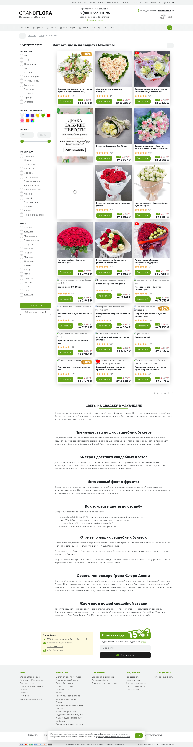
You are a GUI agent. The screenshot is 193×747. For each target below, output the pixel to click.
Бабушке (28, 244)
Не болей (29, 156)
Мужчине (28, 257)
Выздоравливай (32, 181)
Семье (27, 265)
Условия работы (100, 680)
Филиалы (24, 693)
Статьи (110, 28)
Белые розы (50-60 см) (69, 287)
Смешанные (30, 64)
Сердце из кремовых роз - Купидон (110, 90)
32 (72, 294)
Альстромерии (31, 77)
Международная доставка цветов (69, 707)
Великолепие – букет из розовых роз (75, 315)
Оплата (125, 3)
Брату (27, 270)
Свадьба (28, 207)
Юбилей (28, 198)
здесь (143, 642)
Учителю (28, 249)
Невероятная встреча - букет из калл (113, 315)
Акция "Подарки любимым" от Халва (69, 719)
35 (72, 96)
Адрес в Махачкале (108, 3)
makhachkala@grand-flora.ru (60, 643)
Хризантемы (30, 85)
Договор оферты (28, 683)
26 (110, 210)
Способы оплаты (64, 683)
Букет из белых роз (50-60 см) (111, 146)
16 (110, 344)
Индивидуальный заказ (67, 680)
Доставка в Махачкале (144, 3)
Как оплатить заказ (135, 686)
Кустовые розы (31, 81)
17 (110, 153)
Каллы (27, 68)
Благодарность (32, 177)
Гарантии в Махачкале (31, 686)
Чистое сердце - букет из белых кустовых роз (151, 204)
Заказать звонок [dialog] (95, 20)
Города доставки (64, 686)
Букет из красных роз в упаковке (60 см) (113, 204)
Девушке (28, 232)
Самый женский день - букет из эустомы (112, 338)
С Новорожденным (33, 190)
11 (169, 393)
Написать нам (133, 680)
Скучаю (28, 194)
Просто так (30, 165)
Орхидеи (28, 73)
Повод (85, 28)
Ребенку (28, 253)
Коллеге (28, 282)
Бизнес (27, 211)
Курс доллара (63, 690)
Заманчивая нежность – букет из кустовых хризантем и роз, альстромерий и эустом (75, 91)
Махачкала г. (164, 11)
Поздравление (31, 202)
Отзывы (23, 690)
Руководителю (31, 240)
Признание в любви (34, 215)
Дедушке (28, 295)
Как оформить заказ (136, 683)
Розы (26, 28)
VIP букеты (48, 735)
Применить (34, 306)
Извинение (29, 173)
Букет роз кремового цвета (110, 284)
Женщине (29, 261)
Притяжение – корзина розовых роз (74, 368)
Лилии (27, 56)
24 (110, 267)
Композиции (69, 28)
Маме (27, 274)
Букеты (39, 28)
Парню (27, 286)
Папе (26, 291)
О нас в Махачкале (30, 677)
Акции (59, 693)
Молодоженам (31, 236)
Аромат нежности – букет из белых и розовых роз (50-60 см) (151, 147)
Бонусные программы (67, 712)
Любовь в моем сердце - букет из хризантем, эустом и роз (151, 90)
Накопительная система (68, 696)
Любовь (28, 160)
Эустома (28, 102)
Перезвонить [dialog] (132, 677)
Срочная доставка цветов (69, 724)
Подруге (28, 278)
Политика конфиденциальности (31, 697)
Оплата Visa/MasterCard (68, 677)
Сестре (28, 228)
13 (149, 320)
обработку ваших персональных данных (113, 737)
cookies (67, 734)
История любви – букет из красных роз (71, 261)
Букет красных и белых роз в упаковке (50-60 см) (111, 261)
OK (138, 736)
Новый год (29, 169)
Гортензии (29, 89)
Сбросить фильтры (34, 312)
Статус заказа (166, 3)
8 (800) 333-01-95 (95, 13)
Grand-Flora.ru (76, 523)
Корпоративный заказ (103, 677)
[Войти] (170, 17)
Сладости (33, 735)
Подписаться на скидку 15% (69, 715)
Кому (98, 28)
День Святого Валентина (149, 735)
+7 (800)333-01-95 (55, 647)
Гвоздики (28, 94)
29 (149, 153)
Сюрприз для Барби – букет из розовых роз (150, 315)
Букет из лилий (142, 337)
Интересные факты (163, 677)
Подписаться (127, 655)
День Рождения (31, 186)
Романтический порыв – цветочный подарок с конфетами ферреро (147, 262)
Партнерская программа (105, 683)
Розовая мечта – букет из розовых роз (148, 288)
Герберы (28, 98)
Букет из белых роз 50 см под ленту (73, 342)
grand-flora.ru (167, 744)
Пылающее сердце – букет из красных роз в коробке (150, 368)
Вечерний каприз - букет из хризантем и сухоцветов (110, 368)
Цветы (53, 28)
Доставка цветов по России (66, 700)
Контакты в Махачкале (83, 3)
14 (72, 374)
